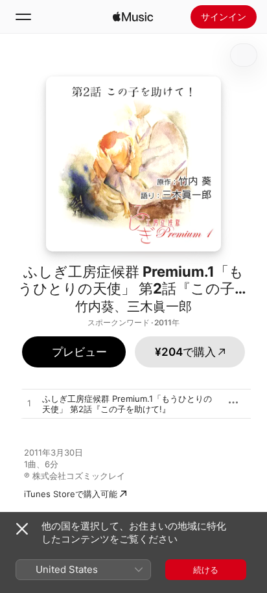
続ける (205, 569)
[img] (133, 17)
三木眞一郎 (159, 306)
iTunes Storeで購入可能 (70, 494)
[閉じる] (22, 529)
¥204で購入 (185, 351)
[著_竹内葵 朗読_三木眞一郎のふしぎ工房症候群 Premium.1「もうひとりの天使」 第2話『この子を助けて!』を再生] (29, 404)
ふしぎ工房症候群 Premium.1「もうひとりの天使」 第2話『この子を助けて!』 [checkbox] (127, 403)
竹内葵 (94, 306)
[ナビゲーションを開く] (23, 17)
